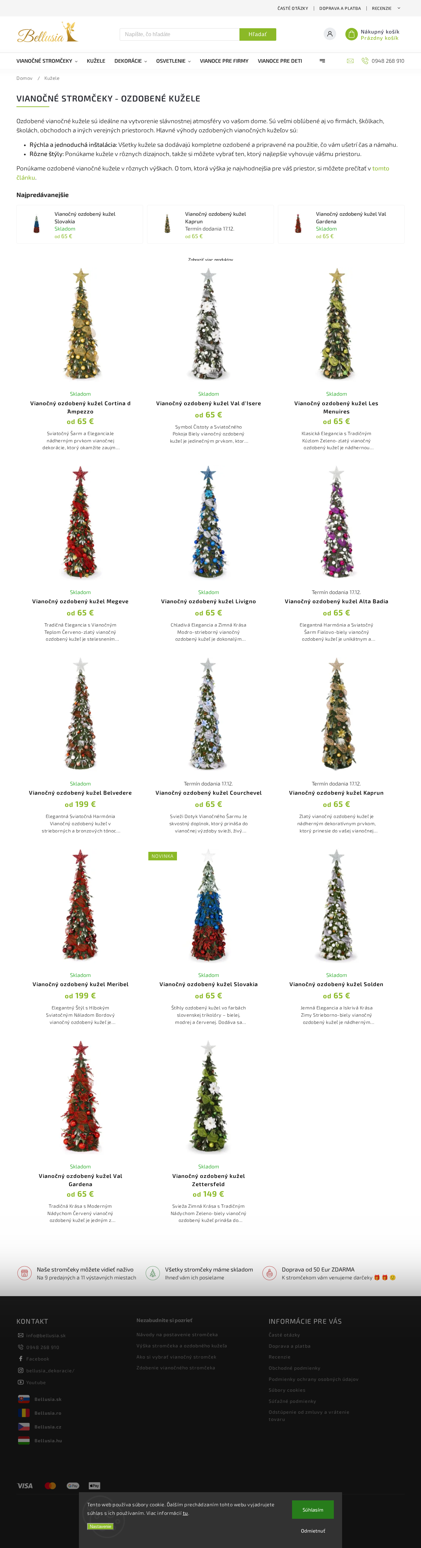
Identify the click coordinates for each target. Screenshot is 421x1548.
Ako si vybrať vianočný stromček (176, 1357)
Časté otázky (293, 8)
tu (185, 1513)
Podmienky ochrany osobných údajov (314, 1379)
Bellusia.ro (48, 1413)
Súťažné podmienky (292, 1401)
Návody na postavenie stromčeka (177, 1334)
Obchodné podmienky (295, 1368)
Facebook (37, 1358)
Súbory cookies (287, 1390)
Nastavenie (100, 1526)
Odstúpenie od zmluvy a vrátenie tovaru (309, 1415)
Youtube (36, 1382)
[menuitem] (49, 61)
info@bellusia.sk (46, 1335)
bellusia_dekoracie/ (50, 1370)
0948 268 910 (43, 1347)
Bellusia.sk (48, 1399)
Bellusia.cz (48, 1426)
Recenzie (381, 8)
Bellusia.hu (48, 1440)
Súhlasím (313, 1510)
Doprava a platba (340, 8)
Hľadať (258, 34)
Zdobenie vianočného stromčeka (175, 1367)
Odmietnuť (313, 1531)
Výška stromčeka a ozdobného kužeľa (181, 1345)
